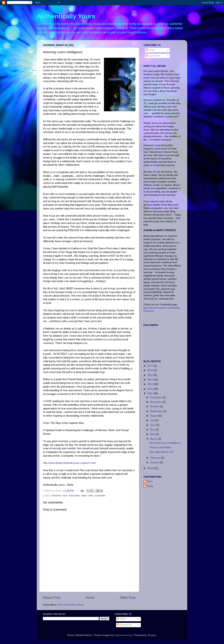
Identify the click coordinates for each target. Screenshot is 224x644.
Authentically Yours (66, 16)
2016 (150, 370)
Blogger (152, 635)
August (154, 415)
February (155, 457)
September (156, 411)
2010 (150, 468)
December (156, 397)
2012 (150, 389)
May (153, 429)
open (84, 495)
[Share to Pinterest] (101, 490)
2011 (150, 393)
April (153, 434)
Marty (150, 486)
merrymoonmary (123, 635)
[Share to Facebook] (98, 490)
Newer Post (51, 597)
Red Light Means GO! (161, 452)
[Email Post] (81, 490)
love (65, 495)
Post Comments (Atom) (71, 604)
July (152, 420)
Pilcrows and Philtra (160, 447)
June (153, 425)
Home (90, 597)
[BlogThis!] (91, 490)
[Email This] (88, 490)
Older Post (128, 597)
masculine (74, 495)
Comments (154, 55)
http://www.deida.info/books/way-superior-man (69, 463)
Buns (150, 481)
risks (90, 495)
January (155, 462)
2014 (150, 379)
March (154, 439)
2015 (150, 375)
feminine (56, 495)
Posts (151, 50)
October (155, 406)
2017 (150, 365)
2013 (150, 384)
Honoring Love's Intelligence (165, 443)
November (156, 402)
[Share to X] (94, 490)
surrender (100, 495)
